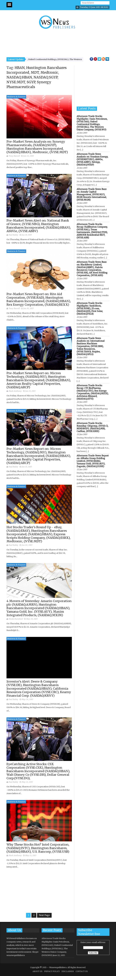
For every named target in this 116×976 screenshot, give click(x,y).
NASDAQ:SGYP (46, 77)
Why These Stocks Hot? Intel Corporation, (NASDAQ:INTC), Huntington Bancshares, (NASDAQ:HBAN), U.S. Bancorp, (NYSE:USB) (38, 848)
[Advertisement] (58, 41)
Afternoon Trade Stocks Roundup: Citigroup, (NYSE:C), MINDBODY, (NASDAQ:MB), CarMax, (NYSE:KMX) (92, 427)
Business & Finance (16, 97)
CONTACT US (82, 971)
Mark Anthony (15, 391)
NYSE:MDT (16, 82)
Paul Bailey (13, 235)
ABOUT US (37, 971)
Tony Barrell (14, 156)
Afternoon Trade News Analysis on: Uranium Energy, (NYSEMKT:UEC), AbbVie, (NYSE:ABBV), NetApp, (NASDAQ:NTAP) (92, 159)
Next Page (44, 915)
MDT (35, 72)
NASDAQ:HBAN (19, 77)
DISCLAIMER (68, 971)
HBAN (20, 68)
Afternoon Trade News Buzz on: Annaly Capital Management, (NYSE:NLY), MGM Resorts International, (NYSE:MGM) (92, 194)
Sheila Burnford (15, 619)
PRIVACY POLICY (52, 971)
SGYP (31, 82)
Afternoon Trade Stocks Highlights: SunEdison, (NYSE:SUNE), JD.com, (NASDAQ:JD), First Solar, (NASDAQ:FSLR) (90, 308)
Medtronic (49, 72)
